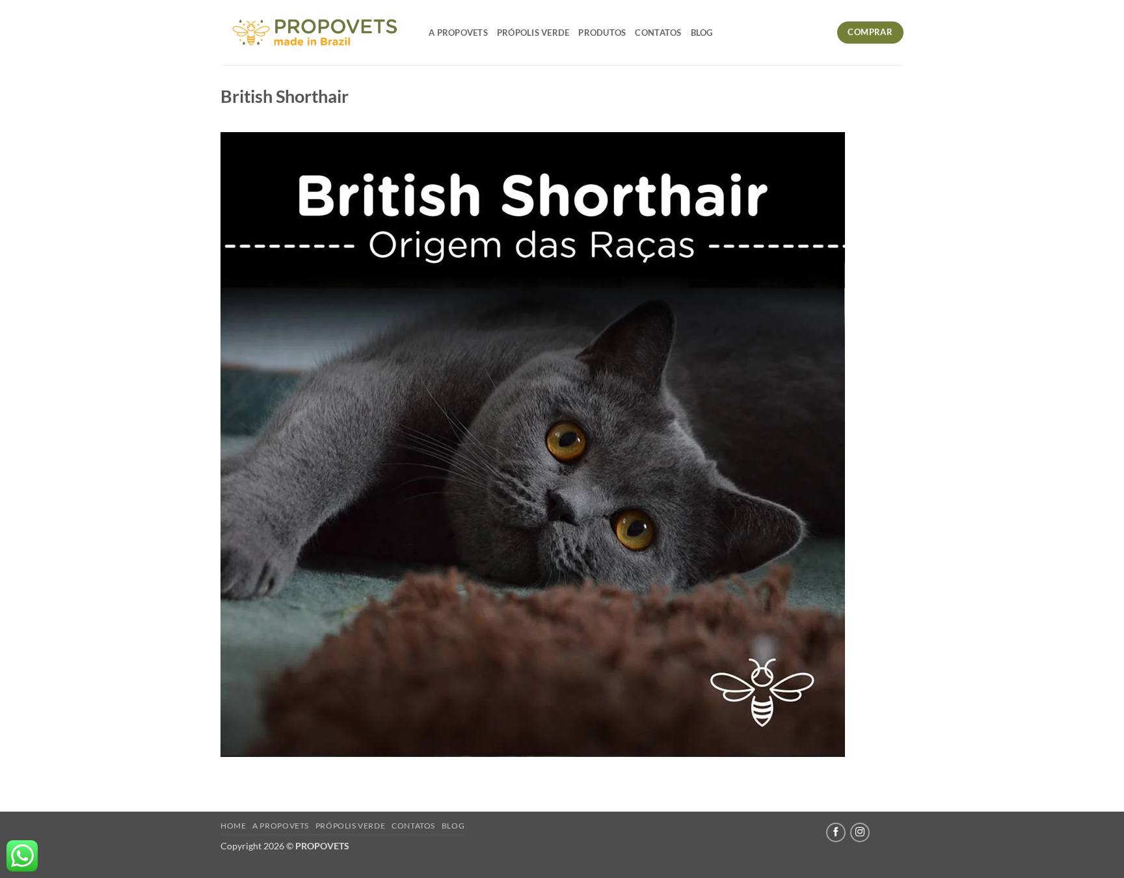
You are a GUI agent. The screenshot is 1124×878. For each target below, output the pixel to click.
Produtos (602, 32)
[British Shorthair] (533, 443)
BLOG (702, 32)
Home (233, 825)
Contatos (658, 32)
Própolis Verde (533, 32)
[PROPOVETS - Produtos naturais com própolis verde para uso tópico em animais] (315, 32)
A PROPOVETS (458, 32)
